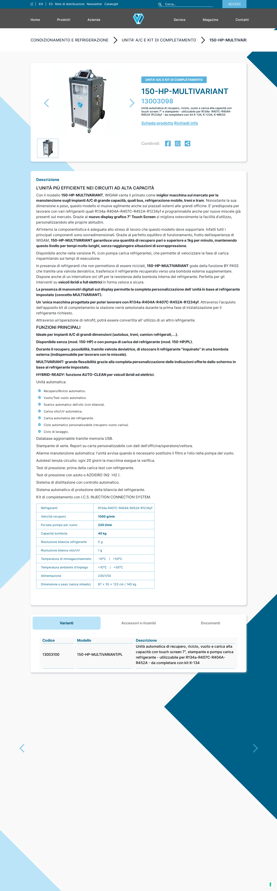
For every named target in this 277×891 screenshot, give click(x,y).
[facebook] (168, 144)
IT (32, 4)
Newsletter (94, 4)
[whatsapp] (178, 144)
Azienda (93, 20)
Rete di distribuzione (69, 4)
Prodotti (63, 20)
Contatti (242, 20)
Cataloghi (111, 4)
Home (35, 20)
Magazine (210, 20)
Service (179, 20)
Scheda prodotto (157, 123)
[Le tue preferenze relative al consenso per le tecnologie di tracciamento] (270, 884)
